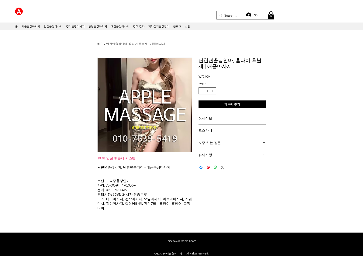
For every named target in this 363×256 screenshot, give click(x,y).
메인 (100, 44)
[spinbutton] (207, 91)
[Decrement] (201, 91)
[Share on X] (222, 167)
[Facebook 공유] (201, 167)
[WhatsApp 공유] (215, 167)
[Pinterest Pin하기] (208, 167)
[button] (271, 15)
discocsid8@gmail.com (182, 241)
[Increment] (213, 91)
